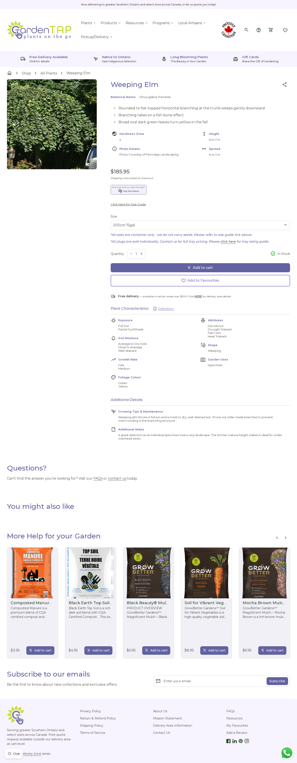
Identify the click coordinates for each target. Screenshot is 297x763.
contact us (117, 478)
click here (228, 242)
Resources (137, 23)
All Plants (48, 73)
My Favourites (237, 725)
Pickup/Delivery (97, 37)
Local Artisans (192, 23)
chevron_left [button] (277, 537)
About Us (160, 711)
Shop (26, 73)
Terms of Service (92, 733)
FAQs (97, 478)
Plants (88, 23)
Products (111, 23)
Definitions (166, 308)
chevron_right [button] (285, 537)
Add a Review (236, 733)
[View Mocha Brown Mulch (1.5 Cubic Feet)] (264, 573)
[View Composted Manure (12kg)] (32, 573)
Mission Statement (167, 718)
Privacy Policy (90, 711)
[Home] (39, 30)
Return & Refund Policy (98, 718)
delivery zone (31, 754)
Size (114, 216)
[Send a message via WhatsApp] (287, 753)
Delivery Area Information (172, 725)
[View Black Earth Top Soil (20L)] (90, 573)
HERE (198, 296)
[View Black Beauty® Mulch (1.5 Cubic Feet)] (148, 573)
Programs (163, 23)
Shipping (116, 178)
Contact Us (161, 733)
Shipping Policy (91, 725)
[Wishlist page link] (285, 30)
